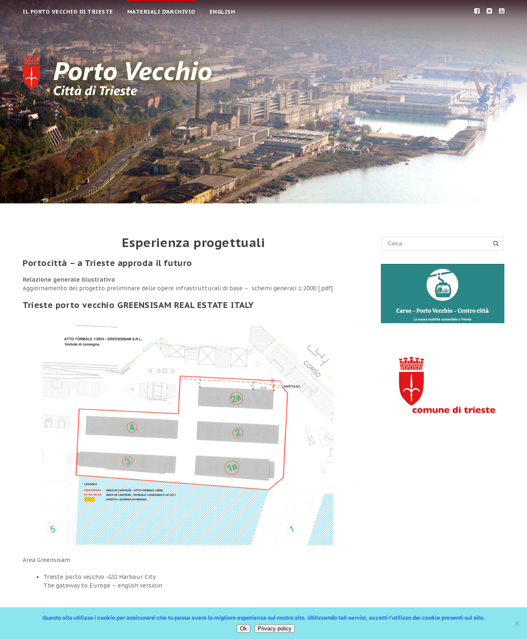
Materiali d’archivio (161, 11)
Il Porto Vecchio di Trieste (68, 11)
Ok (243, 628)
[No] (517, 623)
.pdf (325, 288)
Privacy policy (274, 628)
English (223, 11)
